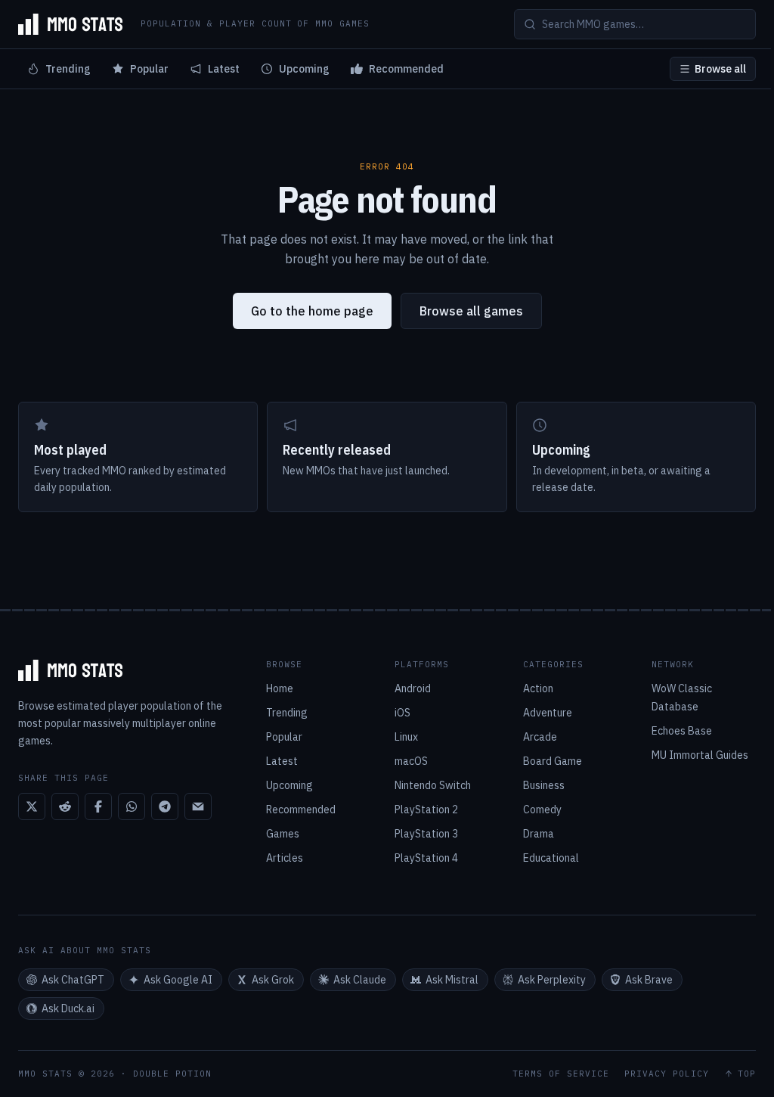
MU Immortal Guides (700, 755)
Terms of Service (560, 1074)
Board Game (552, 761)
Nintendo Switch (433, 785)
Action (538, 688)
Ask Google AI (178, 980)
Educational (551, 858)
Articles (284, 858)
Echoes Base (682, 731)
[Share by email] (198, 806)
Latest (224, 69)
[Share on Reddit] (65, 806)
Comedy (542, 809)
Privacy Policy (666, 1074)
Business (544, 785)
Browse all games (471, 311)
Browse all (720, 69)
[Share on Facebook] (98, 806)
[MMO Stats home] (70, 24)
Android (413, 688)
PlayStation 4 (426, 858)
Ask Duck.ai (68, 1008)
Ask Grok (273, 980)
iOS (402, 712)
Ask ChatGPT (73, 980)
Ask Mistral (452, 980)
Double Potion (172, 1073)
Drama (538, 834)
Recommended (406, 69)
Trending (68, 69)
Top (747, 1074)
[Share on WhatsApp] (131, 806)
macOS (411, 761)
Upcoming (304, 69)
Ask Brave (649, 980)
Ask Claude (359, 980)
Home (279, 688)
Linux (406, 737)
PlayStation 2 (426, 809)
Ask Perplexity (552, 980)
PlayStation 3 (426, 834)
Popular (149, 69)
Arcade (540, 737)
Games (282, 834)
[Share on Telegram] (164, 806)
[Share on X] (31, 806)
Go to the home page (312, 311)
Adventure (547, 712)
